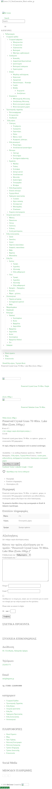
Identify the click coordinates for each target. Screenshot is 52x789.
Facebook (5, 467)
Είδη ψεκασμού (14, 142)
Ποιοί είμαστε (10, 353)
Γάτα (10, 275)
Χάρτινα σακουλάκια (16, 245)
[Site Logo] (6, 13)
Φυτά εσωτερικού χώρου (21, 104)
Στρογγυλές (17, 129)
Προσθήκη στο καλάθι (11, 464)
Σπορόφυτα (13, 96)
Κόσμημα (9, 313)
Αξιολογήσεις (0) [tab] (12, 484)
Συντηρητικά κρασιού (16, 302)
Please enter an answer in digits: (13, 606)
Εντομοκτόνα (17, 45)
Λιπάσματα (13, 56)
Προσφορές (11, 34)
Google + (25, 467)
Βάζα (10, 250)
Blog (6, 356)
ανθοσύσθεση (7, 458)
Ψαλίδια (15, 164)
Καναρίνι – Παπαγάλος (17, 288)
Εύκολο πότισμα (15, 191)
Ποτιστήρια (17, 156)
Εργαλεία (12, 161)
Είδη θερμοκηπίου (15, 188)
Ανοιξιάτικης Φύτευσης (21, 101)
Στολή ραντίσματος (15, 231)
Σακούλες (12, 239)
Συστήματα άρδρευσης (21, 158)
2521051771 (6, 665)
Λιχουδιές (16, 266)
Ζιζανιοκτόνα (17, 48)
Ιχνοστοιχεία (17, 64)
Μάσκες (12, 218)
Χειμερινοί (20, 91)
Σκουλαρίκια (17, 318)
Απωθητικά (13, 118)
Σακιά (11, 237)
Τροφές (15, 264)
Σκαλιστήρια (17, 180)
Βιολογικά (16, 50)
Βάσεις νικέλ (17, 137)
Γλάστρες (12, 123)
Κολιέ (15, 321)
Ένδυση (12, 228)
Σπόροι (11, 72)
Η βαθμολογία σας (9, 555)
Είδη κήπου (11, 121)
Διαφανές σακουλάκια (16, 247)
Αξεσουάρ (16, 269)
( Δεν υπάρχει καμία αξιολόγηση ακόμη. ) (16, 431)
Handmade (10, 310)
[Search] (27, 21)
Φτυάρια (16, 185)
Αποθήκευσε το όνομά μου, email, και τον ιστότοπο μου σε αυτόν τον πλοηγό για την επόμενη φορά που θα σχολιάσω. (25, 600)
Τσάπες (15, 166)
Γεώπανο (16, 199)
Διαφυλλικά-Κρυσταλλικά (22, 61)
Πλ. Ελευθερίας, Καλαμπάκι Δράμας (15, 651)
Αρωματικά (17, 80)
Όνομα (5, 586)
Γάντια (11, 223)
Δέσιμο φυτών (18, 172)
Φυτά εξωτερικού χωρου (21, 107)
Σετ (10, 342)
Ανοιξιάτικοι (21, 93)
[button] (5, 18)
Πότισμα (12, 150)
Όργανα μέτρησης (15, 299)
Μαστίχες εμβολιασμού (21, 53)
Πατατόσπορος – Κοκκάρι (22, 82)
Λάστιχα (16, 153)
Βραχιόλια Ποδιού (15, 340)
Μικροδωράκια (11, 307)
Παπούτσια (13, 220)
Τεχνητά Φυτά (14, 193)
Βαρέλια (12, 253)
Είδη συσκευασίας (12, 234)
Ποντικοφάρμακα (15, 112)
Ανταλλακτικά (18, 174)
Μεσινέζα (16, 177)
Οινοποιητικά (11, 296)
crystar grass (41, 455)
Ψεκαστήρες (17, 145)
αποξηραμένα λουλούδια (21, 458)
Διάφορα (9, 345)
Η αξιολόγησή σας (9, 558)
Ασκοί (11, 242)
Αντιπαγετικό (17, 204)
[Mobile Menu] (3, 8)
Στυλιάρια (16, 169)
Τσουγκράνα (17, 182)
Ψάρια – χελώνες (15, 293)
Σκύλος (11, 261)
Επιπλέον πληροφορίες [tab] (14, 481)
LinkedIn (18, 467)
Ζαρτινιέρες (17, 131)
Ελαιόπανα (16, 209)
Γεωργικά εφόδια (12, 37)
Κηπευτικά (16, 77)
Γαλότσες (12, 226)
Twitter (11, 467)
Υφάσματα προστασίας (17, 196)
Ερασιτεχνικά (17, 69)
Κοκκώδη (16, 58)
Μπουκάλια (13, 255)
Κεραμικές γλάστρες (20, 139)
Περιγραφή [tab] (10, 479)
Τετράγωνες (17, 126)
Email (31, 467)
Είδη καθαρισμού (19, 272)
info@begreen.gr (8, 679)
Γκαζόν (15, 85)
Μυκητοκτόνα (17, 42)
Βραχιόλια (16, 323)
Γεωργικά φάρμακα (15, 39)
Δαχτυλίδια (17, 326)
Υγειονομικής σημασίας (14, 110)
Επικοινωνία (9, 359)
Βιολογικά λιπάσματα (20, 66)
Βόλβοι (15, 88)
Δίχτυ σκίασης (18, 201)
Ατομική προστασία (13, 215)
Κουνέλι (12, 291)
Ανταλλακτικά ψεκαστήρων (22, 148)
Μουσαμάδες (17, 207)
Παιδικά (12, 315)
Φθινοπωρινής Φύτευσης (21, 99)
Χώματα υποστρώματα (17, 212)
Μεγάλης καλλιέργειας (21, 74)
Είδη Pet (9, 258)
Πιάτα (15, 134)
